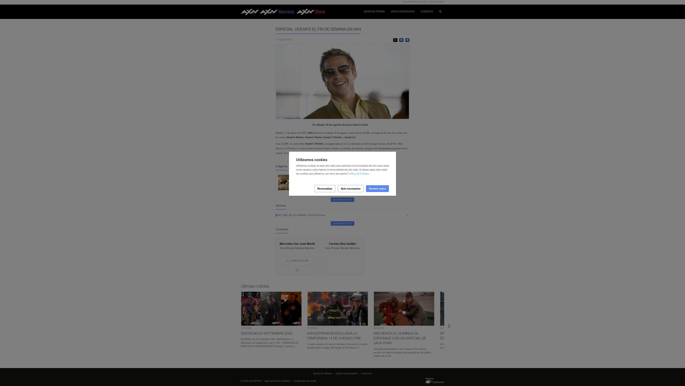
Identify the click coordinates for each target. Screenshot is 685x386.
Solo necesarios (351, 188)
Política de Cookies (358, 174)
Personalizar (324, 188)
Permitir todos (377, 188)
